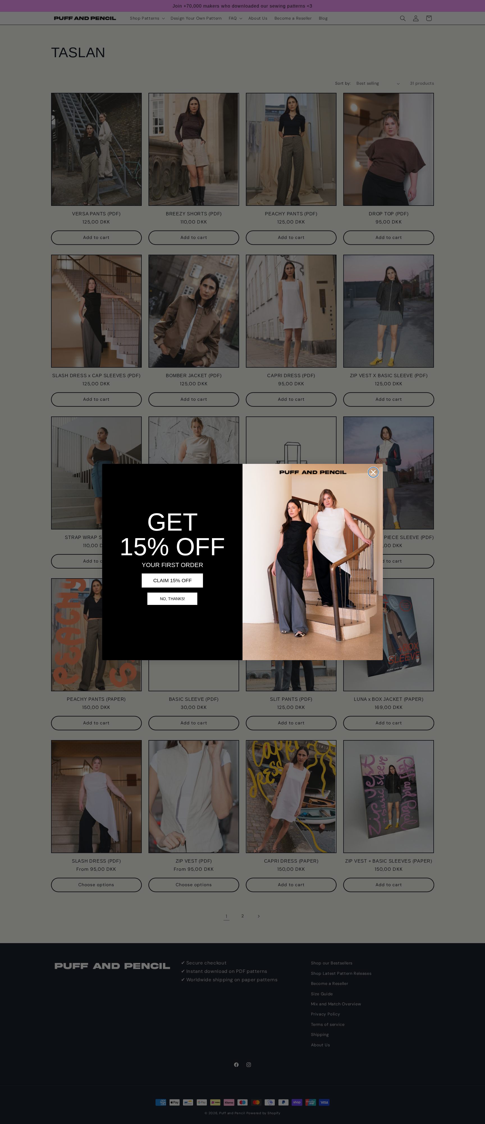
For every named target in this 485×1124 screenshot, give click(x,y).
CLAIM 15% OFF (172, 580)
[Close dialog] (373, 472)
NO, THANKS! (172, 598)
